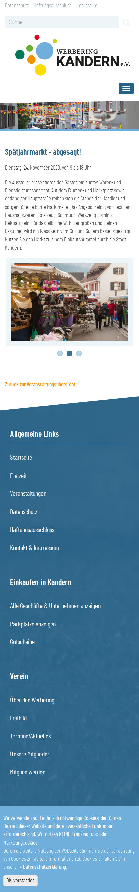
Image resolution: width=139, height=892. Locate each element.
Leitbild (18, 718)
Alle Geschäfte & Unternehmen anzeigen (55, 606)
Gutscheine (22, 642)
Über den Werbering (32, 700)
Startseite (21, 457)
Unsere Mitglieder (29, 754)
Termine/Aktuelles (30, 736)
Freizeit (18, 476)
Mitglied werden (27, 772)
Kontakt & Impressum (34, 548)
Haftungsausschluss (52, 5)
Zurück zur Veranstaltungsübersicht (40, 384)
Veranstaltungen (28, 493)
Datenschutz (17, 5)
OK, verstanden (20, 880)
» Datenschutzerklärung (42, 867)
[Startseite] (72, 55)
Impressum (87, 5)
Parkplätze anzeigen (33, 624)
